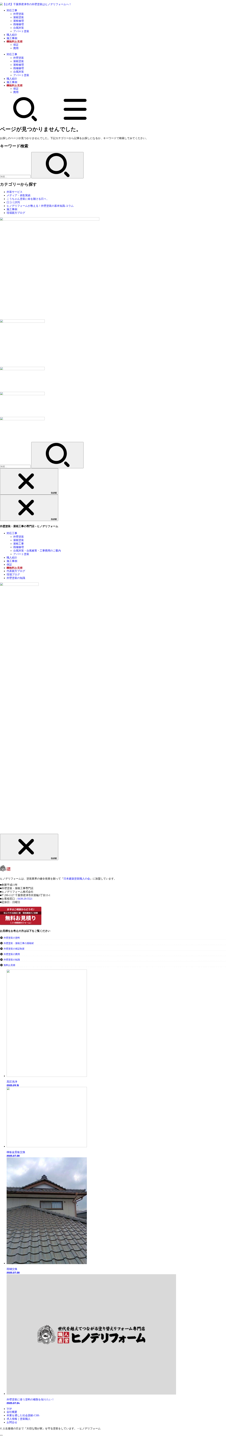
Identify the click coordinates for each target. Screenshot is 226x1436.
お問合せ (12, 1422)
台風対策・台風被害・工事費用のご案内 (37, 550)
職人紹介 (12, 34)
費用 (16, 48)
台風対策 (18, 27)
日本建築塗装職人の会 (77, 878)
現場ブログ (13, 574)
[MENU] (75, 120)
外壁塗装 (18, 13)
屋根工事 (18, 543)
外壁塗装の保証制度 (14, 948)
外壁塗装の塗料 (12, 938)
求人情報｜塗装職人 (18, 1418)
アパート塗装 (21, 31)
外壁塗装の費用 (12, 954)
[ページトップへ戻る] (1, 1435)
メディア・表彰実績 (18, 195)
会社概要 (12, 1411)
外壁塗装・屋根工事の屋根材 (18, 943)
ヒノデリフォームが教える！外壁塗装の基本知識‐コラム (40, 205)
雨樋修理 (18, 24)
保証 (16, 44)
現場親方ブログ (16, 212)
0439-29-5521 (25, 898)
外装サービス (15, 191)
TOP (9, 1408)
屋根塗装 (18, 17)
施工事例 (12, 38)
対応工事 (12, 10)
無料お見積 (9, 965)
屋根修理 (18, 20)
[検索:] (15, 176)
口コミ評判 (13, 202)
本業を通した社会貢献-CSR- (23, 1415)
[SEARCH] (25, 120)
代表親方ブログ (16, 571)
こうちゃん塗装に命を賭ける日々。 (28, 198)
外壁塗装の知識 (16, 578)
